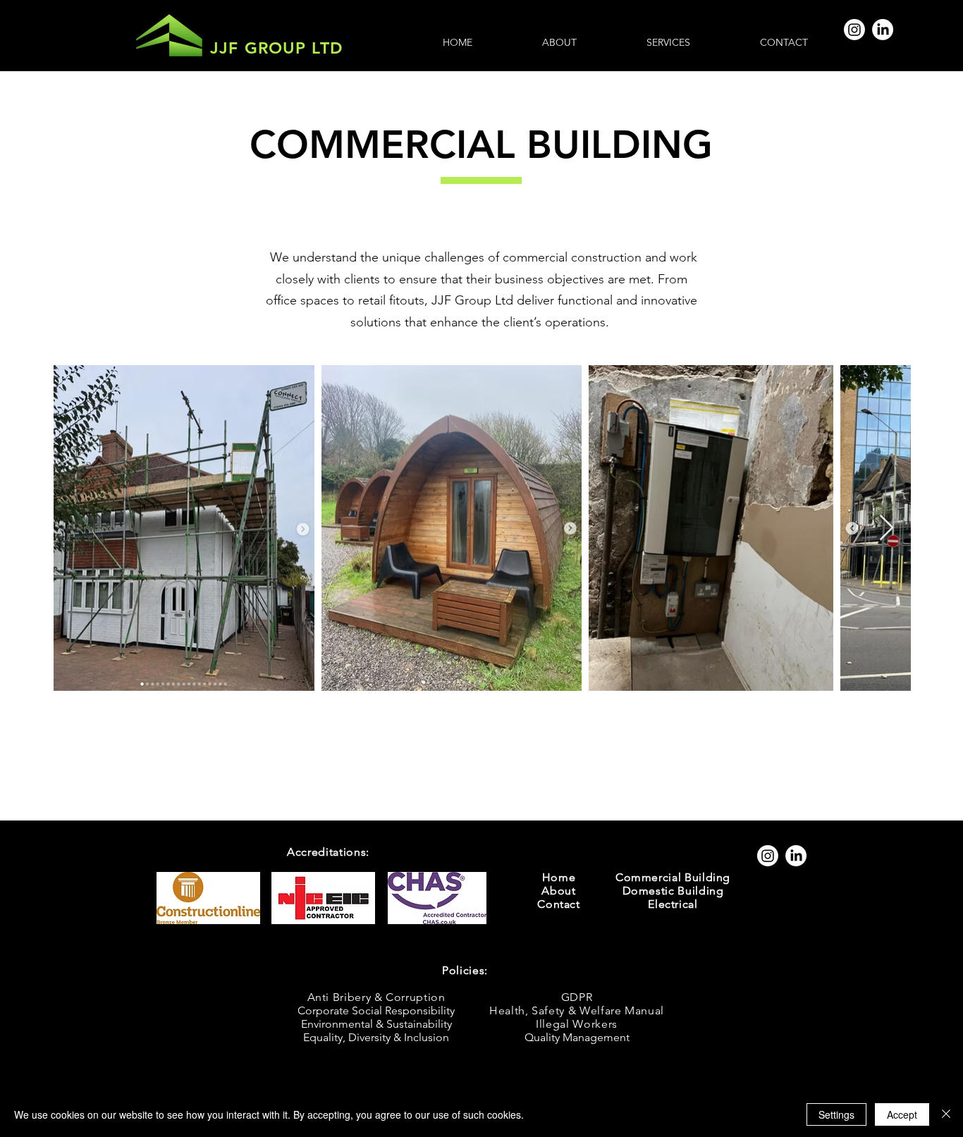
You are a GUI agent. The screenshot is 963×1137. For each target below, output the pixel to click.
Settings (836, 1114)
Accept (902, 1114)
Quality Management (577, 1037)
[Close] (946, 1114)
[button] (668, 42)
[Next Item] (886, 528)
